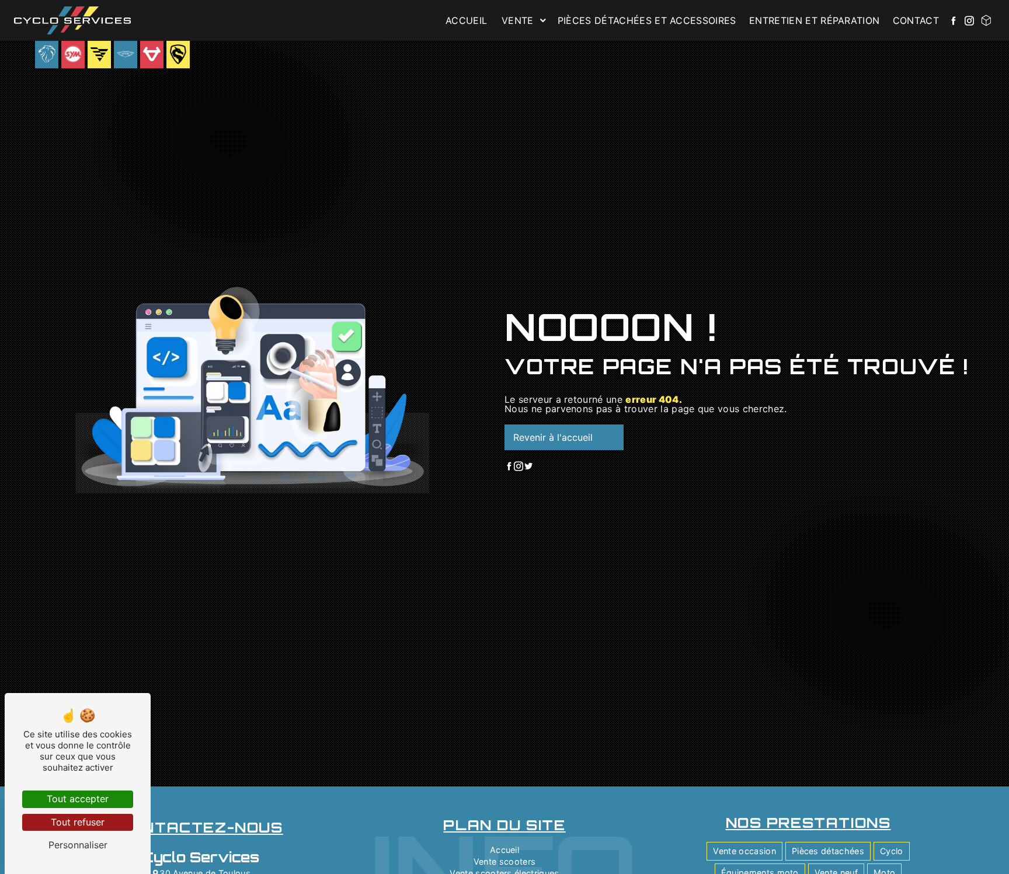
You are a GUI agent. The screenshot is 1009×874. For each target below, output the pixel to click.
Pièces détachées (828, 851)
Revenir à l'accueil (553, 437)
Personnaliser (77, 845)
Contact (916, 20)
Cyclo (891, 851)
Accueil (466, 20)
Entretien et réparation (814, 20)
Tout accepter (78, 799)
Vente (518, 20)
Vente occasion (744, 851)
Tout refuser (78, 822)
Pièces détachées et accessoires (647, 20)
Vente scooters (504, 861)
